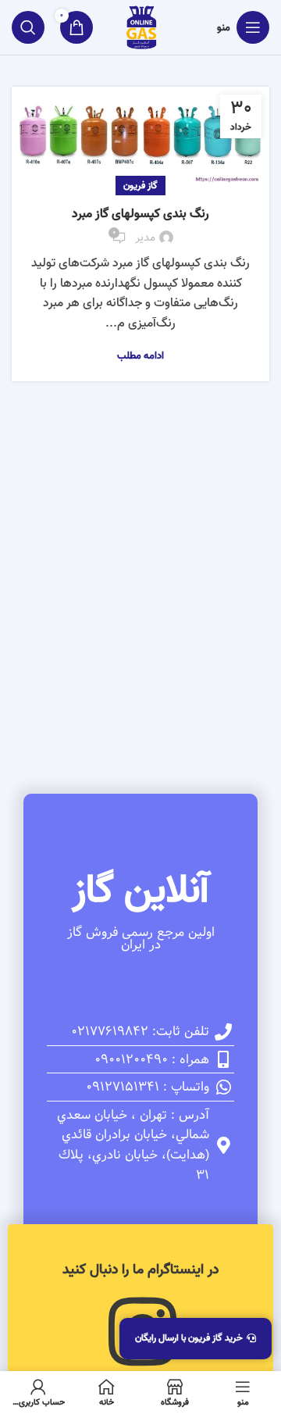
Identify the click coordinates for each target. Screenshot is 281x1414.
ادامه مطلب (140, 356)
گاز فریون (140, 185)
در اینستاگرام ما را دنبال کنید (140, 1270)
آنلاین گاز (140, 891)
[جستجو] (28, 27)
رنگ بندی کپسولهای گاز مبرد (140, 214)
